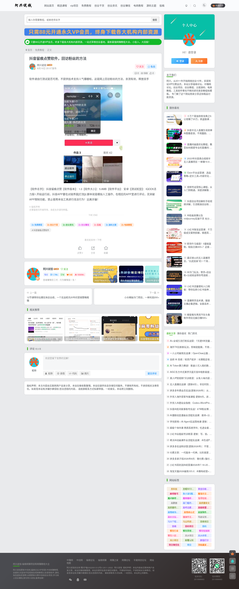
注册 (200, 61)
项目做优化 (174, 544)
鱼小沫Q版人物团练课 (189, 493)
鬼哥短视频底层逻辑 (205, 498)
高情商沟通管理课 (174, 512)
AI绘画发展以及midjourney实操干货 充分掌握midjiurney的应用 (198, 218)
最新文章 (171, 333)
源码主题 (151, 5)
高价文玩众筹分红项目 (174, 516)
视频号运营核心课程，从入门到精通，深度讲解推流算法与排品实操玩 (198, 190)
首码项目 (189, 526)
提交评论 (152, 373)
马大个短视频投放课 (174, 521)
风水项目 (189, 535)
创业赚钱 (125, 5)
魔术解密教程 (174, 498)
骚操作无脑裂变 (189, 516)
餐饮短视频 (204, 530)
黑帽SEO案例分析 (189, 488)
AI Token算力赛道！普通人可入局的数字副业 (192, 365)
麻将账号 (174, 493)
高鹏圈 (174, 502)
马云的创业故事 (189, 521)
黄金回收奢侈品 (205, 488)
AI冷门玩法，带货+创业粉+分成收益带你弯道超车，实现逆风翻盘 (197, 275)
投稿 (161, 5)
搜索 (155, 19)
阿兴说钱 (41, 65)
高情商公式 (189, 512)
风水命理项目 (204, 535)
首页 (29, 49)
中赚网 (70, 559)
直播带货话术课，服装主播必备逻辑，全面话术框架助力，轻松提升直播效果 (197, 303)
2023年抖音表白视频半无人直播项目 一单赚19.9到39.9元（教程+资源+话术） (198, 161)
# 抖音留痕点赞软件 (40, 230)
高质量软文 (204, 502)
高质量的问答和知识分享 (174, 507)
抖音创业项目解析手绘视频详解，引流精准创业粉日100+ (198, 204)
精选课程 (62, 5)
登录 (181, 61)
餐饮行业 (174, 530)
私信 (153, 66)
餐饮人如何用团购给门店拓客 (174, 535)
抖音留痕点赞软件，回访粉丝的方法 (57, 58)
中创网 (79, 559)
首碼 (174, 526)
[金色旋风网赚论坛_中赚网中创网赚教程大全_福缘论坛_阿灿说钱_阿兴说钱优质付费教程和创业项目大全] (23, 5)
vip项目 (74, 5)
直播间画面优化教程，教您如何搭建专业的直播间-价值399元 (198, 147)
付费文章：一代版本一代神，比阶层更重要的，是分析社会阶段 (202, 452)
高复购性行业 (204, 512)
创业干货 (99, 5)
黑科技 (174, 488)
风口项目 (174, 540)
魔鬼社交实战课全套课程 (205, 493)
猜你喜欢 (181, 333)
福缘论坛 (90, 559)
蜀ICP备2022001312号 (91, 567)
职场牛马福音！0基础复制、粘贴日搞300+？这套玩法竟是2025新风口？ (198, 247)
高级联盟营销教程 (205, 507)
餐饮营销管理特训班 (189, 530)
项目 (189, 544)
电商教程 (138, 5)
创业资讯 (112, 5)
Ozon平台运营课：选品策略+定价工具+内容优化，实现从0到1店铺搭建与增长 (197, 176)
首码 (204, 526)
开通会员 (219, 5)
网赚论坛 (126, 559)
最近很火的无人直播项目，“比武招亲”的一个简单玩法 (197, 261)
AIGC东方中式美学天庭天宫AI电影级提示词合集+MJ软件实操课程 (203, 371)
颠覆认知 (189, 540)
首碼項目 (204, 521)
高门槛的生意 (189, 502)
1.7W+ (55, 274)
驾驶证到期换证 (205, 516)
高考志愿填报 (189, 507)
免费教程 (86, 5)
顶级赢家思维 (204, 544)
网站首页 (49, 5)
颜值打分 (204, 540)
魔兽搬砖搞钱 (189, 498)
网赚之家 (114, 559)
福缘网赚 (102, 559)
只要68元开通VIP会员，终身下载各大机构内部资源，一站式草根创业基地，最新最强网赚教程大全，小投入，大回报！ (91, 41)
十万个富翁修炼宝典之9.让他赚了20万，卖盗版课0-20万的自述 (198, 119)
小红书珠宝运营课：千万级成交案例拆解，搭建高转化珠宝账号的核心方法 (198, 232)
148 (70, 274)
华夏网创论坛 (140, 559)
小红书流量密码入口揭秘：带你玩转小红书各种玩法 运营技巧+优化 (197, 289)
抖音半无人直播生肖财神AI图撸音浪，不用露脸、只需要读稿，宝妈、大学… (198, 133)
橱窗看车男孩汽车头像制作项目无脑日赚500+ (197, 316)
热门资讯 (192, 333)
